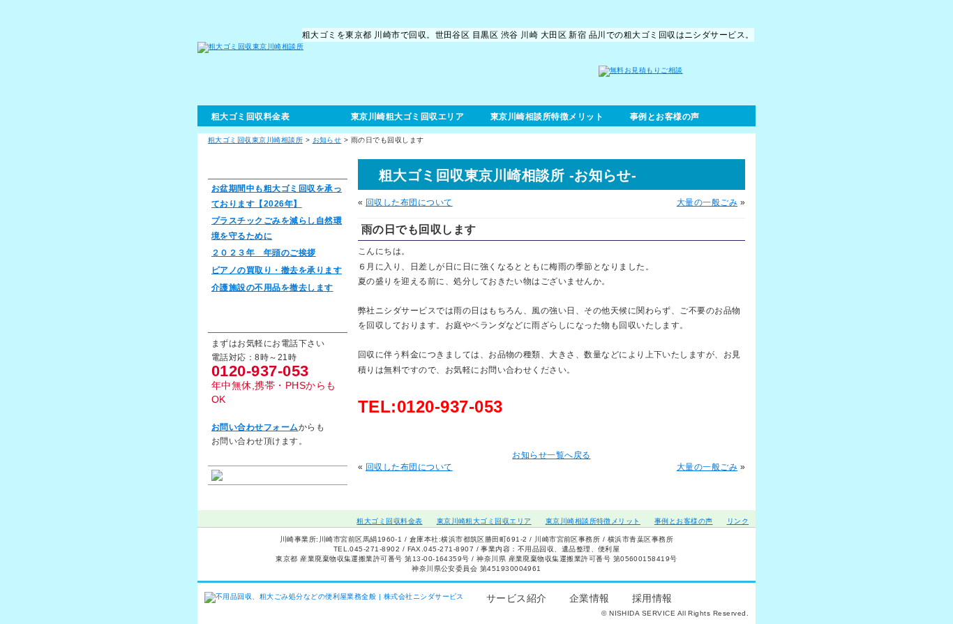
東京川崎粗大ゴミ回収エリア (407, 116)
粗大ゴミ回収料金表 (250, 116)
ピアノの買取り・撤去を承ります (276, 270)
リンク (738, 521)
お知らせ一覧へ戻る (551, 455)
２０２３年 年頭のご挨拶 (263, 253)
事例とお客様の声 (665, 116)
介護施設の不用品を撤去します (272, 287)
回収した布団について (409, 202)
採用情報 (652, 598)
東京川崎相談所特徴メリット (546, 116)
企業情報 (589, 598)
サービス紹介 (516, 598)
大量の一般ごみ (707, 202)
